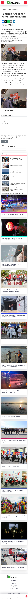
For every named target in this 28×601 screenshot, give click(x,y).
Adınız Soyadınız (7, 115)
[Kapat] (26, 596)
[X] (14, 593)
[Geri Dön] (2, 2)
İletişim (14, 583)
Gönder (4, 141)
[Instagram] (18, 593)
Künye (14, 582)
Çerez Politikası (14, 586)
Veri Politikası (14, 585)
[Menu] (25, 2)
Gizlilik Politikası (14, 588)
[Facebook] (9, 593)
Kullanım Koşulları (14, 580)
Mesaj (3, 121)
